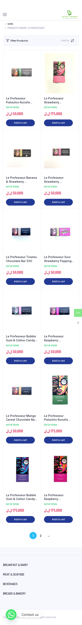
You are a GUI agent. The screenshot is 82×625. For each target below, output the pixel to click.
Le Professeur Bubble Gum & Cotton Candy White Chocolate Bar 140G (21, 497)
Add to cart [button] (20, 122)
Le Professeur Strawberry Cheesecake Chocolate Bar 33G (57, 179)
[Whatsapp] (11, 614)
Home (10, 23)
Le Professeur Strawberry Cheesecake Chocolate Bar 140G (58, 100)
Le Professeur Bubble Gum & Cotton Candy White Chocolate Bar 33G (21, 338)
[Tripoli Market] (70, 14)
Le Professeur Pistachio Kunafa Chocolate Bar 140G (58, 418)
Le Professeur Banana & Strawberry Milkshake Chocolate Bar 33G (21, 179)
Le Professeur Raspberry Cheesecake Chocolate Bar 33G (57, 338)
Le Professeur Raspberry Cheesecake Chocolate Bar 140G (58, 497)
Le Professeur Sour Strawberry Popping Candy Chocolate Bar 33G (58, 259)
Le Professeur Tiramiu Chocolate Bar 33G (21, 259)
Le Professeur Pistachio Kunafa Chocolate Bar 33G (19, 100)
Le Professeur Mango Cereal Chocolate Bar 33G (21, 418)
